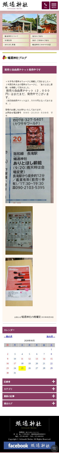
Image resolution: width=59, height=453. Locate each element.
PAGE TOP (54, 448)
